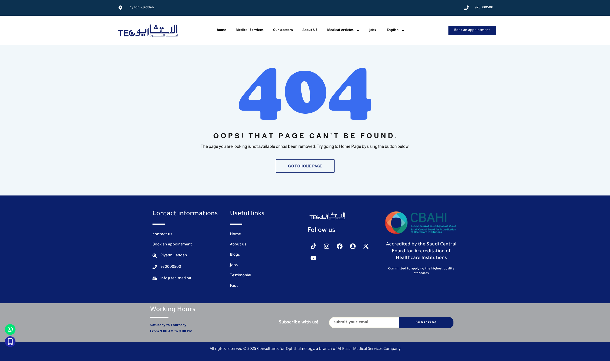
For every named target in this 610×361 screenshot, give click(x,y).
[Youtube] (313, 258)
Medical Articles (340, 30)
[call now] (10, 341)
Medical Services (250, 30)
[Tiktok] (313, 246)
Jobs (372, 30)
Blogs (235, 255)
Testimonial (240, 275)
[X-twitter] (366, 246)
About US (310, 30)
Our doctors (283, 30)
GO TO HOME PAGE (305, 166)
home (221, 30)
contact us (162, 234)
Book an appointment (172, 245)
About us (238, 245)
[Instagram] (326, 246)
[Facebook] (340, 246)
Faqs (234, 286)
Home (235, 234)
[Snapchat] (353, 246)
